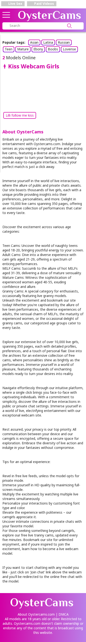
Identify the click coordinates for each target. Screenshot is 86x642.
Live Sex (14, 3)
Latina (48, 42)
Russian (64, 42)
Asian (34, 42)
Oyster (49, 15)
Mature (23, 49)
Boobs (53, 49)
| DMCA (62, 614)
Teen (8, 49)
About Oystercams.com (36, 614)
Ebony (38, 49)
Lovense (69, 49)
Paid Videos (43, 3)
